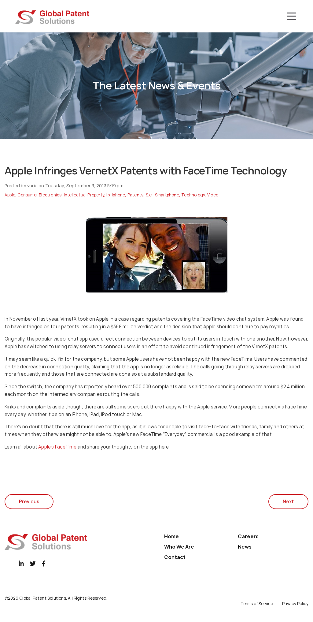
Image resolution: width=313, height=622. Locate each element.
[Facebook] (44, 563)
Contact (175, 557)
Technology (193, 194)
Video (213, 194)
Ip (107, 194)
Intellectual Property (84, 194)
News (245, 546)
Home (171, 536)
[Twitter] (33, 563)
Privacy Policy (295, 603)
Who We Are (179, 546)
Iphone (118, 194)
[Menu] (291, 16)
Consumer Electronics (39, 194)
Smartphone (167, 194)
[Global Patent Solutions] (52, 17)
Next (288, 502)
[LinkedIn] (21, 563)
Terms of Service (257, 603)
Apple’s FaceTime (57, 447)
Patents (135, 194)
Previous (29, 502)
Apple (10, 194)
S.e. (149, 194)
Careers (248, 536)
